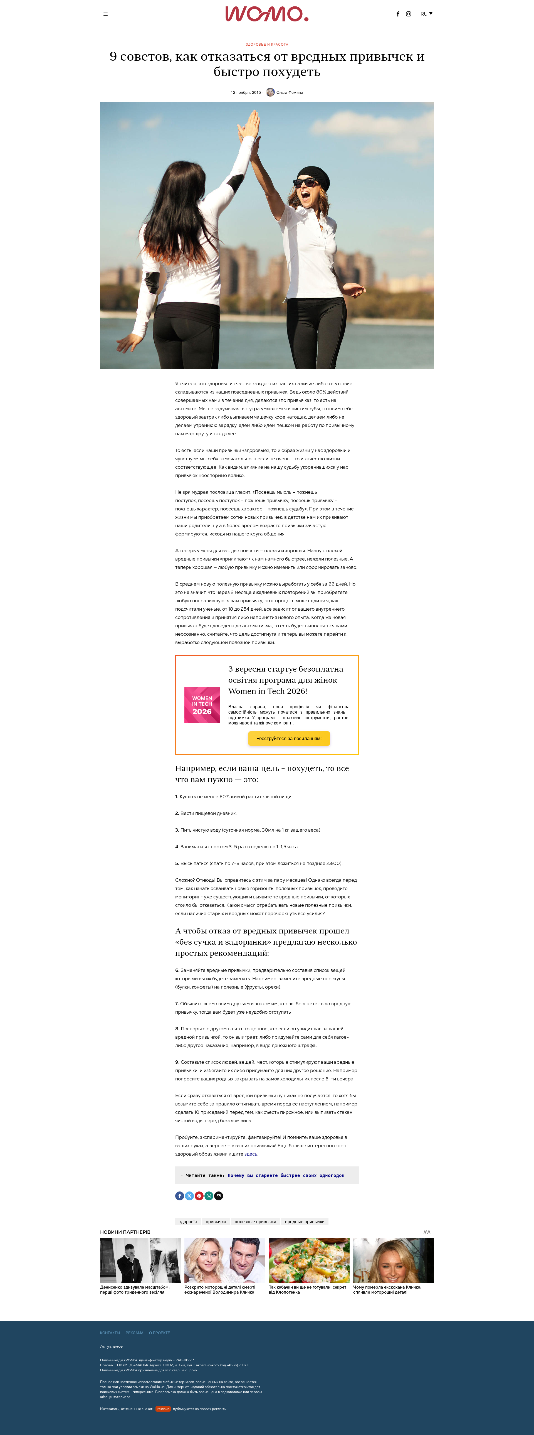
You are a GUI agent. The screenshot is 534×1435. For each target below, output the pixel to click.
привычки (216, 1221)
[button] (427, 13)
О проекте (159, 1333)
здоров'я (188, 1221)
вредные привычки (305, 1221)
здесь (250, 1154)
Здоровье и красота (267, 44)
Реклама (135, 1333)
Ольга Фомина (289, 92)
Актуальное (111, 1346)
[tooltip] (398, 13)
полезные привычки (255, 1221)
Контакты (110, 1333)
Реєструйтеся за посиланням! (289, 738)
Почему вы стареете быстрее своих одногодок (286, 1175)
